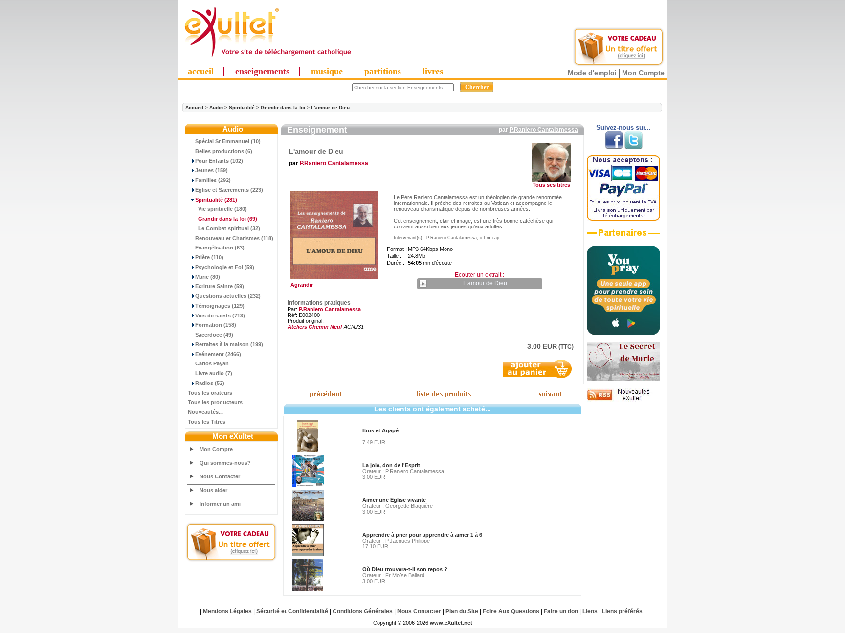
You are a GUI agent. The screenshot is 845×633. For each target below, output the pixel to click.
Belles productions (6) (223, 151)
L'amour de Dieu (330, 107)
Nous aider (213, 490)
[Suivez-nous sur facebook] (614, 147)
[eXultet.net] (267, 57)
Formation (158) (215, 325)
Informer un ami (220, 504)
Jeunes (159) (211, 170)
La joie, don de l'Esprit (391, 465)
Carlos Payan (212, 363)
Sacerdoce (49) (214, 335)
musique (327, 71)
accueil (201, 71)
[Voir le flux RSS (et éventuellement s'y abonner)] (623, 400)
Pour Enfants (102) (219, 161)
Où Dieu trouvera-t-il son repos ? (404, 569)
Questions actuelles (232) (228, 296)
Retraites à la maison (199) (229, 344)
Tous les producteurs (215, 402)
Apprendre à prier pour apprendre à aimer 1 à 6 (422, 535)
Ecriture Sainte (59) (219, 286)
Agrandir (300, 285)
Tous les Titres (206, 422)
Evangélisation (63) (220, 247)
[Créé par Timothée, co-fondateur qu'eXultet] (623, 333)
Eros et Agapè (380, 430)
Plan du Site (461, 611)
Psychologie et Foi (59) (224, 267)
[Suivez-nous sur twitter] (633, 147)
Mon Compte (643, 73)
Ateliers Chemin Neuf (315, 327)
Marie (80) (207, 277)
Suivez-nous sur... (623, 127)
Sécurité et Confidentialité (292, 611)
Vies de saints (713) (220, 315)
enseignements (262, 71)
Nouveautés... (205, 412)
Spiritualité (242, 107)
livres (432, 71)
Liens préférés (622, 611)
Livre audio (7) (213, 373)
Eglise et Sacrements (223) (229, 190)
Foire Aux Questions (511, 611)
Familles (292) (213, 180)
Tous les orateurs (210, 393)
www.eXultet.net (451, 623)
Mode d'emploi (592, 73)
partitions (382, 71)
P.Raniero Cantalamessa (544, 129)
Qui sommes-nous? (225, 463)
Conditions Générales (363, 611)
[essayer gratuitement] (619, 64)
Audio (216, 107)
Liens (590, 611)
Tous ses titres (551, 185)
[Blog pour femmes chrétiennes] (623, 378)
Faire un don (561, 611)
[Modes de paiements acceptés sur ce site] (623, 218)
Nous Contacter (220, 476)
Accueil (194, 107)
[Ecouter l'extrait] (623, 236)
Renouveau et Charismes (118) (234, 238)
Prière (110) (209, 257)
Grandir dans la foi (283, 107)
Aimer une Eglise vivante (394, 500)
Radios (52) (209, 383)
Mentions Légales (227, 611)
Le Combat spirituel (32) (229, 228)
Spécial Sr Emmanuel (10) (228, 141)
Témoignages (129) (220, 306)
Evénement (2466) (218, 354)
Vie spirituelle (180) (222, 209)
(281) (216, 200)
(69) (227, 219)
